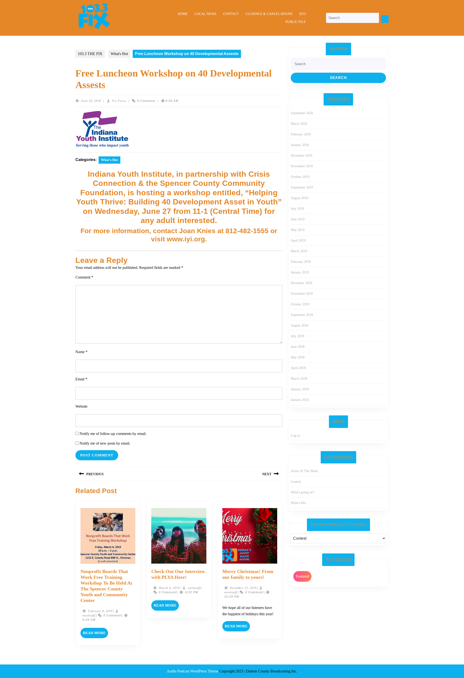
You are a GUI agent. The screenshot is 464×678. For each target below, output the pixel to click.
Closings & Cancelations (269, 14)
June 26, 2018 (91, 101)
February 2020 (301, 134)
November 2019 (302, 166)
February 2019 (301, 262)
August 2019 (299, 198)
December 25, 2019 (243, 588)
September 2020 (302, 113)
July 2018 (297, 336)
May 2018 (297, 357)
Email (81, 379)
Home (183, 14)
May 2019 (297, 230)
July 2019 (297, 208)
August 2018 (299, 325)
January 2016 (300, 400)
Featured (302, 576)
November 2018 (302, 293)
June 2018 (297, 347)
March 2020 (299, 124)
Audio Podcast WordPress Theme (192, 671)
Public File (295, 22)
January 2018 (300, 389)
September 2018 (302, 315)
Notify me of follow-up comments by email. (113, 434)
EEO (302, 14)
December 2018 (301, 283)
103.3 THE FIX (90, 54)
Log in (295, 435)
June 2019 (297, 219)
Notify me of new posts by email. (105, 443)
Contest (296, 481)
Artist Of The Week (304, 471)
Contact (231, 14)
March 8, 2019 (169, 588)
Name (81, 352)
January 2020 (300, 145)
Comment (84, 277)
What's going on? (302, 492)
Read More (95, 634)
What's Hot (119, 54)
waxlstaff (88, 615)
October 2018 (300, 304)
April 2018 (298, 368)
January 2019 (300, 272)
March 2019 (299, 251)
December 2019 (301, 155)
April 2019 (298, 240)
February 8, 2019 (100, 611)
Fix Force (119, 101)
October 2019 (300, 177)
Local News (205, 14)
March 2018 (299, 378)
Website (81, 406)
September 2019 (302, 187)
